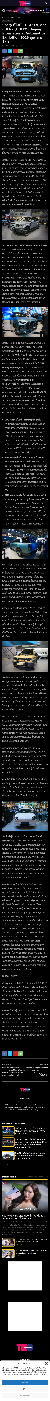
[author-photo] (25, 1095)
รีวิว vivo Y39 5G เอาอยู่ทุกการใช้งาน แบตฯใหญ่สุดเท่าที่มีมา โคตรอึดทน (31, 1251)
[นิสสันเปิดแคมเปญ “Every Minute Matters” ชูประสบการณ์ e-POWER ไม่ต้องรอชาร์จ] (8, 1131)
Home (4, 17)
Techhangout (9, 46)
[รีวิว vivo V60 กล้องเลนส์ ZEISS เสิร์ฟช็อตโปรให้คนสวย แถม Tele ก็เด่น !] (8, 1242)
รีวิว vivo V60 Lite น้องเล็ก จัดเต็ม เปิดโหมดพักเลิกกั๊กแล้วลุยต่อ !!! (23, 1217)
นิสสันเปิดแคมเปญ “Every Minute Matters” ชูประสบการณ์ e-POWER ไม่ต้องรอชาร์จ (30, 1131)
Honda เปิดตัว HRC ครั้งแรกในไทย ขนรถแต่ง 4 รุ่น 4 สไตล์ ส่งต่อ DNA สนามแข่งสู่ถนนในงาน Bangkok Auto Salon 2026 (31, 1143)
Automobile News (14, 17)
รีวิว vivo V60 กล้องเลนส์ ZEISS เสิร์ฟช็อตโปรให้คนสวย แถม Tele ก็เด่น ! (31, 1240)
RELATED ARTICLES (7, 1123)
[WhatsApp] (20, 51)
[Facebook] (4, 51)
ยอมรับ (25, 1383)
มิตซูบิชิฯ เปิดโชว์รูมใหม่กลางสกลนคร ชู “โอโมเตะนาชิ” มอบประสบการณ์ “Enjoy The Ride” (31, 1156)
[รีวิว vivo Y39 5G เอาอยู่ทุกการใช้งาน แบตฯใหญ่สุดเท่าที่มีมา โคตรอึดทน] (8, 1254)
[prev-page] (3, 1164)
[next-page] (7, 1164)
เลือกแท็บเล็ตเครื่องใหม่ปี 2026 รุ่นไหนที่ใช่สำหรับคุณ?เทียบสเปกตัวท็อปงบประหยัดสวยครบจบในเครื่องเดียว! (13, 1071)
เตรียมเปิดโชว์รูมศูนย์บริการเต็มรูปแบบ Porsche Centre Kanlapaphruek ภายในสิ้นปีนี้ (37, 1071)
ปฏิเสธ (25, 1389)
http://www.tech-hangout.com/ (25, 1102)
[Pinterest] (15, 51)
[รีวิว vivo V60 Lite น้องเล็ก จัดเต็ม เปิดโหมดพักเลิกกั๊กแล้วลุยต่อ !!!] (25, 1196)
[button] (46, 1363)
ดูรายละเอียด (25, 1395)
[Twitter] (10, 51)
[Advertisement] (25, 1275)
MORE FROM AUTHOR (20, 1123)
